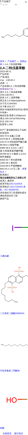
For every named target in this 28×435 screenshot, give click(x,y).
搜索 (16, 4)
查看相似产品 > (8, 89)
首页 (2, 61)
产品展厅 (11, 61)
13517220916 (15, 183)
